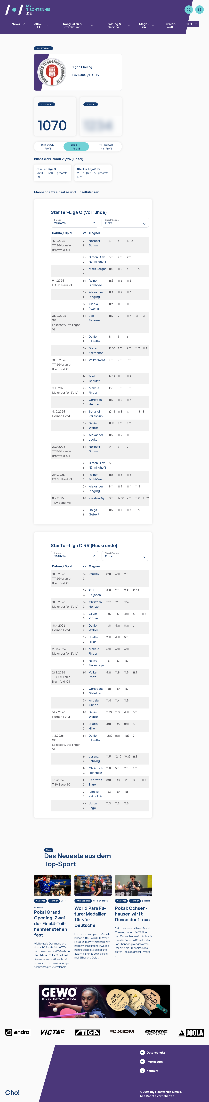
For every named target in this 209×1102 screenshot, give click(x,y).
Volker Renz (97, 360)
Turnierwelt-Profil (48, 146)
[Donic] (156, 1032)
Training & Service (113, 25)
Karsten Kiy (96, 498)
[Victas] (53, 1032)
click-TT (38, 25)
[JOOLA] (191, 1033)
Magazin (144, 25)
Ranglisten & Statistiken (72, 25)
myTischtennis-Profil (106, 146)
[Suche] (189, 9)
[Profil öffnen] (199, 9)
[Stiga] (87, 1032)
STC (189, 24)
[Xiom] (122, 1032)
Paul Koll (94, 574)
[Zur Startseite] (27, 10)
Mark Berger (97, 269)
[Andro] (18, 1032)
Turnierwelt (170, 25)
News (16, 24)
